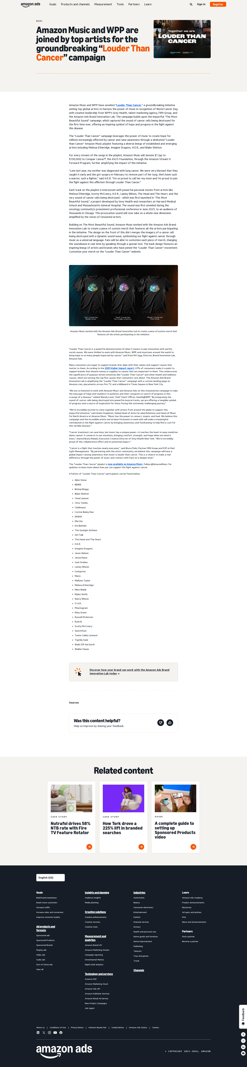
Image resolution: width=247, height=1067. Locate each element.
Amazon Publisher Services (97, 993)
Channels (139, 970)
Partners (134, 4)
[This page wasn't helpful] (160, 723)
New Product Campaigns (96, 1003)
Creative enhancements (95, 917)
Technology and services (99, 974)
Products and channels (75, 4)
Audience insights (93, 897)
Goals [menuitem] (39, 892)
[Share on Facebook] (243, 1034)
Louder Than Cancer (128, 105)
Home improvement (143, 941)
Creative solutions (95, 912)
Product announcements (193, 902)
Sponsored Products (45, 940)
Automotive (139, 897)
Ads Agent (89, 1008)
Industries (139, 892)
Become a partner (190, 941)
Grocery (137, 927)
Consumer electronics (143, 907)
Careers (155, 1027)
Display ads (41, 950)
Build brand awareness (46, 897)
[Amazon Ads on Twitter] (43, 1033)
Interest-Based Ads (97, 1027)
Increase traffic (43, 907)
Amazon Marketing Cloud (96, 984)
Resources (186, 907)
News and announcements (194, 922)
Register (218, 4)
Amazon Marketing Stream (97, 950)
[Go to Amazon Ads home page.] (64, 1051)
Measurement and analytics (95, 938)
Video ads (40, 955)
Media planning (91, 902)
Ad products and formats (45, 928)
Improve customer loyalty (48, 917)
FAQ (184, 917)
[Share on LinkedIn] (243, 1047)
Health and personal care (145, 931)
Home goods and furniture (146, 936)
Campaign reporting (94, 955)
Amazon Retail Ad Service (96, 998)
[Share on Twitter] (243, 1040)
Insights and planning (97, 892)
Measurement (103, 4)
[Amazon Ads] (28, 4)
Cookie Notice (117, 1027)
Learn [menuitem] (185, 892)
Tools (120, 4)
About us (40, 1027)
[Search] (191, 4)
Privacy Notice (77, 1027)
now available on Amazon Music (125, 464)
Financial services (141, 922)
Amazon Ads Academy (192, 897)
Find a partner (188, 936)
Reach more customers (46, 902)
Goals (52, 4)
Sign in (201, 4)
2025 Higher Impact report (119, 368)
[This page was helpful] (169, 723)
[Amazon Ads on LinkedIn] (38, 1033)
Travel (136, 961)
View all (39, 969)
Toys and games (141, 956)
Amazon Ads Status (138, 1027)
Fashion (137, 917)
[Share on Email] (243, 1053)
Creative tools (91, 927)
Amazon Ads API (92, 988)
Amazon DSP (91, 979)
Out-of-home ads (44, 964)
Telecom (138, 951)
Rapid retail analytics (94, 964)
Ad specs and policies (191, 912)
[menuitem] (50, 950)
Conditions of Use (58, 1027)
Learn (148, 4)
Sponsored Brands (44, 945)
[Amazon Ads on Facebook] (61, 1033)
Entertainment (140, 912)
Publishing (138, 946)
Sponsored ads (43, 935)
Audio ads (40, 959)
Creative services (92, 922)
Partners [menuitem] (187, 931)
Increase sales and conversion (49, 912)
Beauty (137, 902)
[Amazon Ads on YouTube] (55, 1033)
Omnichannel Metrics (94, 959)
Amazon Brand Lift (93, 945)
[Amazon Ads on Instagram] (49, 1033)
